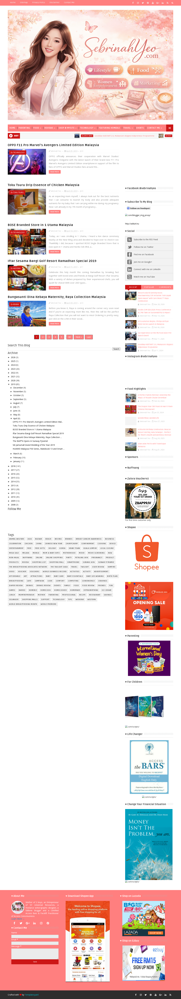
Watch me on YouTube (144, 276)
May (15, 414)
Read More (54, 172)
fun (111, 585)
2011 (13, 493)
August (16, 403)
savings (108, 595)
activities (75, 571)
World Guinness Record (55, 571)
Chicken (29, 544)
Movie (82, 553)
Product (110, 558)
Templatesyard (31, 994)
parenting (54, 595)
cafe (29, 581)
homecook (46, 590)
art (25, 576)
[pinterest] (148, 3)
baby (48, 576)
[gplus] (158, 3)
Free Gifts (40, 548)
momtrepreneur (27, 595)
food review (88, 585)
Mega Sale (14, 553)
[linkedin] (162, 3)
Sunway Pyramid (106, 562)
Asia (30, 539)
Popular (149, 287)
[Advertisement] (149, 162)
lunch (12, 595)
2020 (13, 380)
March (16, 453)
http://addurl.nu (132, 223)
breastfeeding (16, 581)
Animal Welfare (16, 539)
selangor (14, 599)
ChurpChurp (72, 544)
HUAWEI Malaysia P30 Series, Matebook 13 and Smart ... (38, 448)
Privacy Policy (38, 2)
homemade (75, 590)
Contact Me (69, 2)
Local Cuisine (107, 548)
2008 (13, 504)
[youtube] (153, 3)
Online (39, 558)
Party (69, 558)
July (15, 406)
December (18, 387)
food (76, 585)
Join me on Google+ (143, 262)
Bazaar (38, 539)
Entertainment (16, 548)
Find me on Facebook (144, 254)
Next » (79, 337)
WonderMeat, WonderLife (148, 418)
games (12, 590)
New (110, 553)
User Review (98, 567)
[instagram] (138, 3)
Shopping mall (56, 562)
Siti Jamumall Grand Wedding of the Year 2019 (34, 445)
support (45, 599)
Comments (165, 287)
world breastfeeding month (23, 604)
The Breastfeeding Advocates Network (28, 567)
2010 (13, 497)
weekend (80, 599)
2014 (13, 481)
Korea (62, 548)
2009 (13, 501)
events (57, 585)
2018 (13, 466)
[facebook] (133, 3)
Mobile (36, 553)
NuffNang (27, 558)
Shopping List (39, 562)
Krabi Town (74, 548)
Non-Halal (14, 558)
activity (133, 136)
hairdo (22, 590)
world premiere (48, 604)
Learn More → (18, 918)
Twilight (85, 567)
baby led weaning (95, 576)
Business (109, 539)
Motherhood (69, 553)
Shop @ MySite (67, 128)
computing (73, 581)
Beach (48, 539)
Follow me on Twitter (143, 247)
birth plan (112, 576)
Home (13, 2)
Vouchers (34, 571)
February (17, 457)
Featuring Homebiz (109, 128)
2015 (13, 477)
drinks (29, 585)
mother (41, 595)
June (15, 410)
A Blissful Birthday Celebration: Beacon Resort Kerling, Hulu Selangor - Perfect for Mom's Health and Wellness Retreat (154, 432)
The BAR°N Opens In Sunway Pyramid (30, 441)
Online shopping (54, 558)
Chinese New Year (53, 544)
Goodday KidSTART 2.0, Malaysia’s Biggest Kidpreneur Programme (89, 136)
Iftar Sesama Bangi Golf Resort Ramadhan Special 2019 (52, 261)
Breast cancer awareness (89, 539)
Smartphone (73, 562)
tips (70, 599)
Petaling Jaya (81, 558)
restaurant (94, 595)
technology (19, 152)
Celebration (15, 544)
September (18, 399)
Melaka (25, 553)
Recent (133, 287)
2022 (13, 372)
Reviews (49, 128)
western (17, 268)
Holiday (52, 548)
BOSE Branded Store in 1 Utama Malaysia (40, 225)
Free (29, 548)
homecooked (60, 590)
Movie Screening (96, 553)
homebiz (33, 590)
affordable (14, 576)
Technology (86, 128)
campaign (39, 581)
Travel (127, 128)
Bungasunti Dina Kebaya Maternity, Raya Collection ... (37, 437)
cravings (102, 581)
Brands (68, 539)
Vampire (112, 567)
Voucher (22, 571)
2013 (13, 485)
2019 (13, 384)
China (39, 544)
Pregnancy (97, 558)
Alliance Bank (52, 136)
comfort (60, 581)
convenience (88, 581)
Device (113, 544)
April (15, 418)
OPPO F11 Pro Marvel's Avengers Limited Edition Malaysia (53, 145)
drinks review (44, 585)
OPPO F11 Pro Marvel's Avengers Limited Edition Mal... (38, 421)
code (50, 581)
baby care (59, 576)
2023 (13, 369)
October (17, 395)
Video (12, 571)
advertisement (101, 571)
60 (69, 337)
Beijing (58, 539)
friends (102, 585)
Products (14, 562)
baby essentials (75, 576)
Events (140, 128)
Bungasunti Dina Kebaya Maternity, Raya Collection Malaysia (57, 297)
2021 (13, 376)
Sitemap (24, 2)
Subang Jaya (89, 562)
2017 (13, 470)
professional (69, 595)
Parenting (24, 128)
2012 (13, 489)
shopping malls (30, 599)
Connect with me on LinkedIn (147, 269)
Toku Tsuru (18, 192)
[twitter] (143, 3)
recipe (82, 595)
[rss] (167, 3)
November (18, 391)
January (17, 461)
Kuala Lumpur (90, 548)
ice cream (106, 590)
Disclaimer (54, 2)
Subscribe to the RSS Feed (146, 239)
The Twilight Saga (59, 567)
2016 (13, 474)
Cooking (102, 544)
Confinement (87, 544)
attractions (37, 576)
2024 (13, 365)
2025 (13, 361)
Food (36, 128)
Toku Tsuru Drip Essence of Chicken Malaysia (43, 185)
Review (16, 304)
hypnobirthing (91, 590)
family (67, 585)
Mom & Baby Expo (51, 553)
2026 (13, 357)
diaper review (16, 585)
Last (89, 337)
